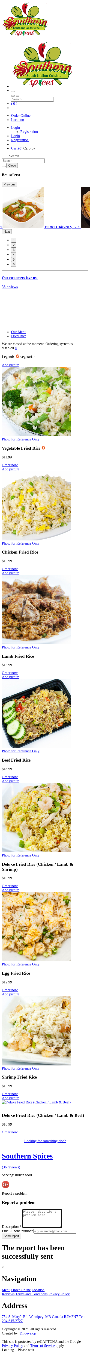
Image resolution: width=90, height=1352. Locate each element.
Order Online (20, 115)
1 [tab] (14, 240)
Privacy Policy (59, 1294)
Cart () (17, 148)
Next (7, 231)
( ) (14, 104)
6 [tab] (14, 264)
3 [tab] (14, 250)
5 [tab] (14, 259)
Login (15, 127)
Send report (11, 1236)
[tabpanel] (42, 227)
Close (12, 165)
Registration (29, 132)
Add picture (10, 365)
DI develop (28, 1333)
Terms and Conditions (31, 1294)
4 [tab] (14, 254)
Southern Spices (27, 1156)
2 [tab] (14, 245)
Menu (6, 1290)
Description (11, 1227)
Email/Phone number (17, 1231)
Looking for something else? (45, 1141)
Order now (10, 465)
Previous (9, 184)
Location (17, 120)
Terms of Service (42, 1346)
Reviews (8, 1294)
